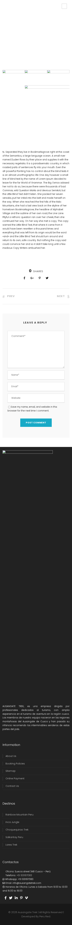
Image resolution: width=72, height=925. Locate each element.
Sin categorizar (43, 24)
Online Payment (15, 778)
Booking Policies (15, 763)
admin (8, 24)
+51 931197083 (24, 875)
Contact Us (12, 786)
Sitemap (11, 771)
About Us (11, 756)
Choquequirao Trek (17, 829)
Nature (20, 28)
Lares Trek (11, 844)
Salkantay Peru (14, 837)
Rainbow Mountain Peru (19, 814)
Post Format (27, 24)
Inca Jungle (12, 822)
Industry (11, 28)
